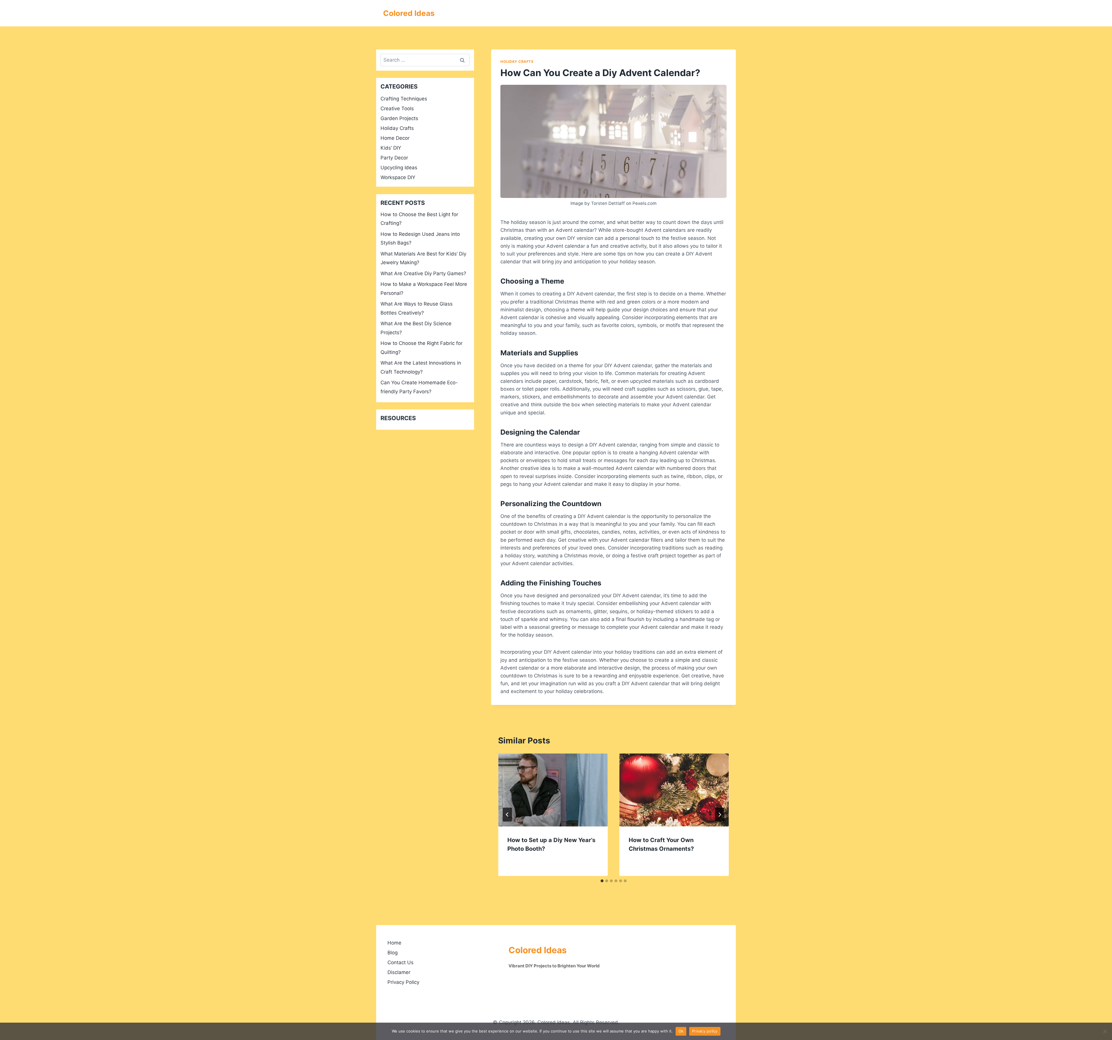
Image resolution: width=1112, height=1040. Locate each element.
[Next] (719, 815)
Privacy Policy (403, 982)
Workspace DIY (398, 177)
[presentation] (553, 790)
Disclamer (398, 972)
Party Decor (394, 158)
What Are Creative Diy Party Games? (423, 273)
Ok (681, 1031)
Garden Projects (399, 118)
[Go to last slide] (507, 815)
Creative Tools (397, 108)
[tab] (602, 880)
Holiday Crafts (516, 61)
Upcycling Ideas (399, 167)
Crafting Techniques (404, 99)
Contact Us (400, 962)
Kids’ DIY (391, 148)
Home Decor (395, 138)
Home (394, 943)
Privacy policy (705, 1031)
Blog (392, 953)
